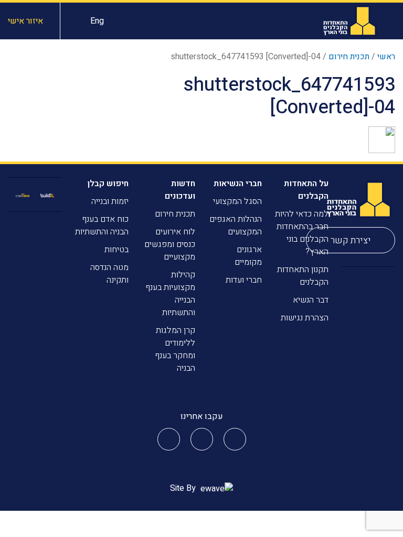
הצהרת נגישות (304, 318)
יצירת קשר (351, 240)
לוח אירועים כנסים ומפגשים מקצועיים (169, 244)
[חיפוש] (75, 21)
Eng (97, 21)
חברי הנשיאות (238, 183)
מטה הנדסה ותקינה (109, 273)
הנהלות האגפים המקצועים (235, 225)
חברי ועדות (244, 280)
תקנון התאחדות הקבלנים (302, 275)
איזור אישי (25, 21)
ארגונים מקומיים (248, 255)
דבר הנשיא (310, 300)
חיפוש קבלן (108, 183)
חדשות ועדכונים (180, 189)
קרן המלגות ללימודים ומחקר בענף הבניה (175, 349)
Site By (184, 488)
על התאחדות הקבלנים (306, 189)
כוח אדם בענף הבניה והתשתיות (102, 225)
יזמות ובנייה (110, 201)
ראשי (386, 56)
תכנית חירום (348, 56)
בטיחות (116, 249)
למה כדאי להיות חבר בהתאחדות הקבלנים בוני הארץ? (301, 233)
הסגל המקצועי (237, 201)
